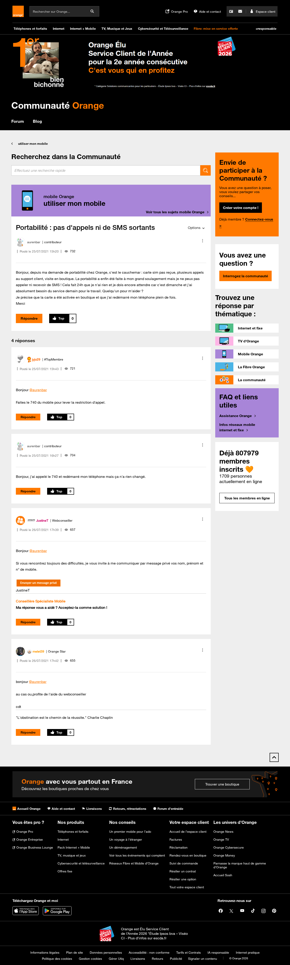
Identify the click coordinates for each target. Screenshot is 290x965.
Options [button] (194, 227)
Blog (37, 121)
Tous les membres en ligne (247, 498)
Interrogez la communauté (245, 276)
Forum (17, 121)
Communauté (57, 105)
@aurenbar (38, 390)
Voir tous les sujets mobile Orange (175, 212)
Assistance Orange (235, 415)
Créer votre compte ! (240, 207)
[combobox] (105, 170)
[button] (202, 240)
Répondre (29, 318)
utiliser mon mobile (33, 144)
